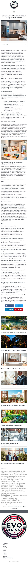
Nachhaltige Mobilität (4, 488)
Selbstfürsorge (7, 495)
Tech (4, 552)
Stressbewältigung (9, 499)
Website (5, 556)
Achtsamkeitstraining (8, 473)
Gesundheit (12, 483)
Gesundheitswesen (4, 485)
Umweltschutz (16, 500)
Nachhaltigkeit (9, 490)
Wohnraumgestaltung (7, 502)
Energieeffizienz (12, 478)
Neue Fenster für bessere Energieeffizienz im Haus (12, 463)
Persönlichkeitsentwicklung (11, 491)
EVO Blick (5, 543)
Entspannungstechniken (12, 480)
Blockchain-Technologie (19, 473)
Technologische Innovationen (6, 500)
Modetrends (20, 486)
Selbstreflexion (17, 495)
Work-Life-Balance (18, 502)
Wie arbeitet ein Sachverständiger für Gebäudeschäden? (14, 387)
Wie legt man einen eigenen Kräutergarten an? (11, 425)
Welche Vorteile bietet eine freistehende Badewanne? (13, 368)
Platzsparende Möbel (21, 491)
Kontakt (5, 554)
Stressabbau (9, 497)
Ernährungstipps (4, 481)
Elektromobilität (4, 478)
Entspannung (20, 478)
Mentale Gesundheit (12, 486)
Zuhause (5, 544)
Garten (4, 546)
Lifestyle (5, 506)
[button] (14, 12)
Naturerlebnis (16, 490)
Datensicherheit (4, 474)
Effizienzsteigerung (12, 476)
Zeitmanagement (6, 504)
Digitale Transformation (20, 474)
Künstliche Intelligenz (16, 485)
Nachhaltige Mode (14, 488)
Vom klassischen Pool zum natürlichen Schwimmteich (13, 332)
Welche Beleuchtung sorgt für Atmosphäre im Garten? (13, 350)
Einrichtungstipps (21, 476)
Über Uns (5, 553)
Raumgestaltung (4, 493)
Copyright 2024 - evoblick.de (14, 561)
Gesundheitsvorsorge (21, 483)
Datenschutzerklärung (8, 557)
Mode (4, 549)
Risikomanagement (11, 493)
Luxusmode (4, 486)
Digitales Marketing (10, 474)
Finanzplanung (9, 481)
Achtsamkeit (4, 471)
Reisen (4, 550)
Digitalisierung (4, 476)
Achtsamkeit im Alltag (17, 471)
